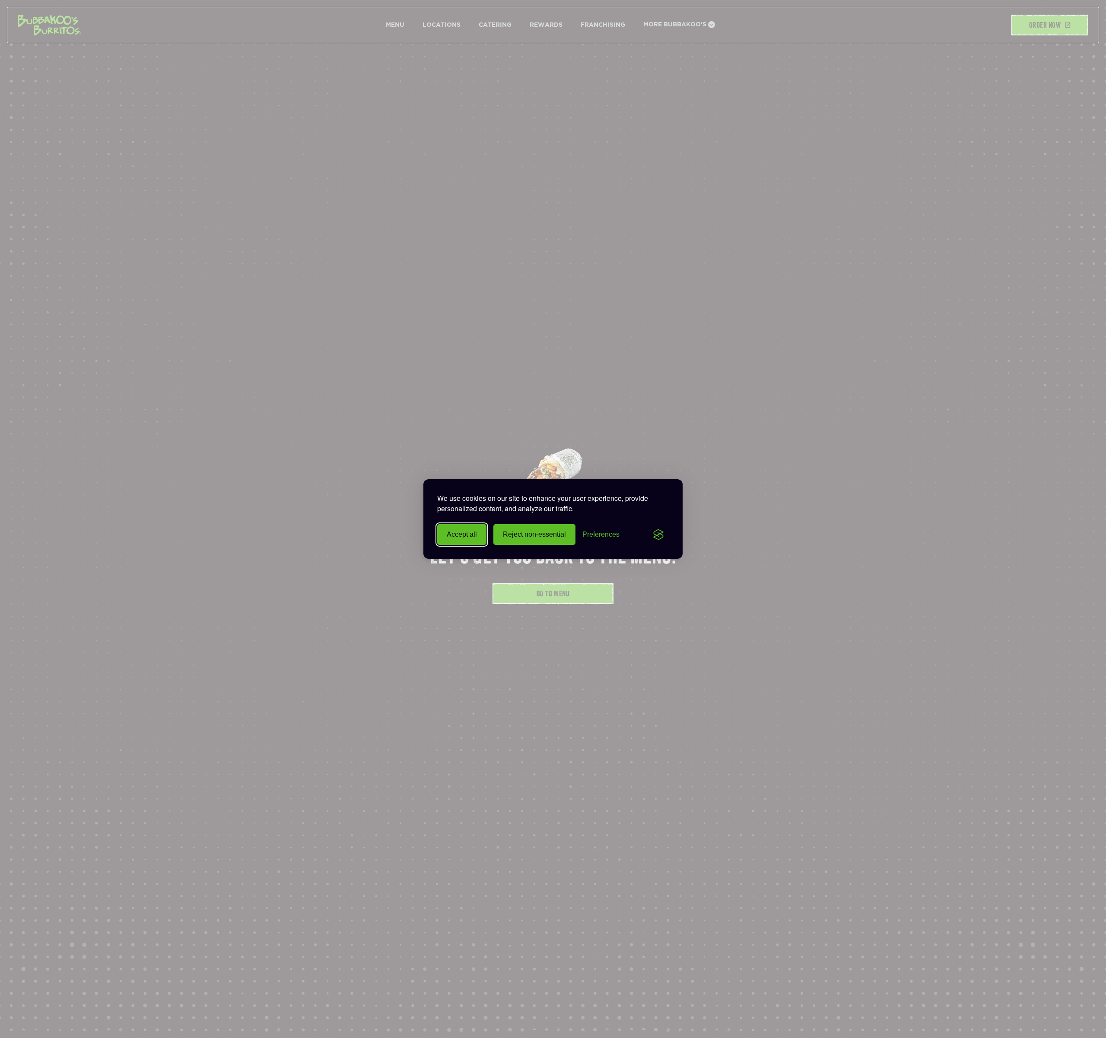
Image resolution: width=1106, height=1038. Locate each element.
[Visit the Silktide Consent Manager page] (658, 534)
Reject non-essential (534, 534)
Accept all (462, 534)
